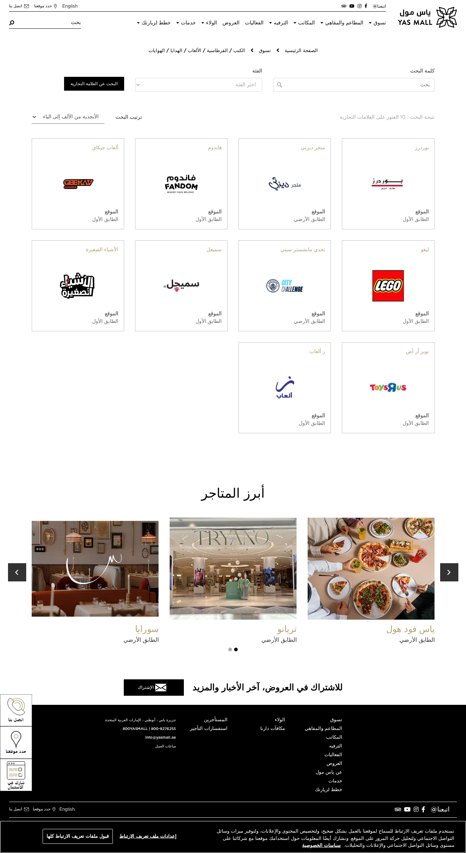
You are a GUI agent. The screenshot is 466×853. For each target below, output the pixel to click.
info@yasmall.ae (160, 737)
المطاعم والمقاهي (344, 22)
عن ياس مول (329, 772)
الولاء (211, 22)
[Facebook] (365, 6)
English (70, 6)
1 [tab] (236, 649)
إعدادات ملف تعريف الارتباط (147, 836)
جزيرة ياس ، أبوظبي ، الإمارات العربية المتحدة (140, 720)
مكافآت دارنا (272, 728)
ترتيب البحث (128, 117)
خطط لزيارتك (156, 22)
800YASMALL (135, 729)
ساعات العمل (165, 746)
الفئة (257, 71)
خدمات (188, 22)
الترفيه (281, 22)
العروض (231, 22)
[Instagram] (360, 6)
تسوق (380, 22)
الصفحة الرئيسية (301, 51)
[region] (233, 837)
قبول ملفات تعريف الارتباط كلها (78, 836)
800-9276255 (163, 729)
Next (449, 572)
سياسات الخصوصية (321, 845)
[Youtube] (352, 6)
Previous (17, 572)
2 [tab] (230, 649)
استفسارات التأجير (209, 728)
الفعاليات (254, 22)
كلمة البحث (422, 71)
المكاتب (306, 22)
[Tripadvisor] (344, 6)
